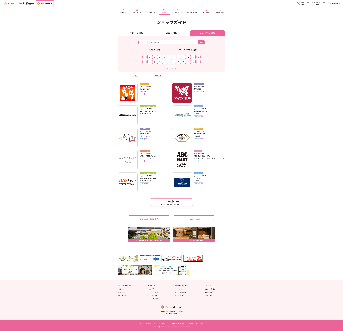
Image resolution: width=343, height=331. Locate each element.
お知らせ (121, 289)
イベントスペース (181, 295)
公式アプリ (208, 286)
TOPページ (123, 12)
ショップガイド (164, 12)
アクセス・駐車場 (220, 12)
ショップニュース (150, 12)
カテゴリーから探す (154, 292)
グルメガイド (178, 12)
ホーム (142, 323)
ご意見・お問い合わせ (211, 289)
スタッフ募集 (208, 295)
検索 (201, 42)
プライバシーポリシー (160, 323)
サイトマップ (199, 323)
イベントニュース (137, 12)
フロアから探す (153, 295)
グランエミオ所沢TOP (125, 286)
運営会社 (148, 323)
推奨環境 (190, 323)
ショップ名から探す (154, 299)
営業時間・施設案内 (192, 12)
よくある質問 (208, 292)
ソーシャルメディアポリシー (177, 323)
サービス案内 (206, 12)
